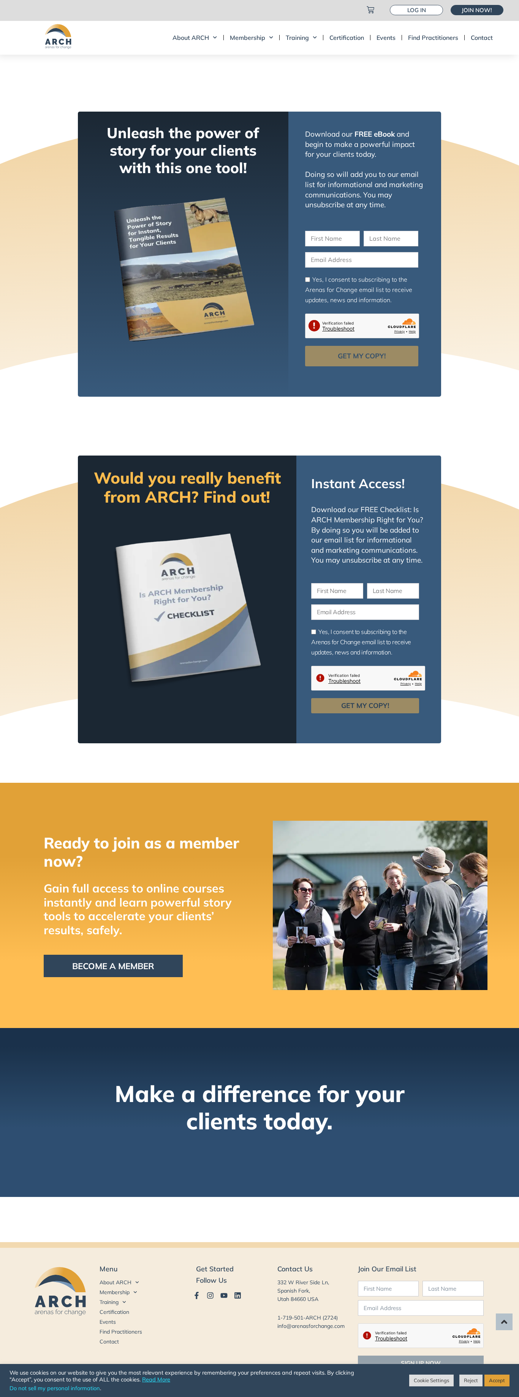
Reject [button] (471, 1380)
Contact (482, 37)
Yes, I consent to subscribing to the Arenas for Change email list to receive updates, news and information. (358, 290)
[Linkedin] (237, 1295)
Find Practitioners (433, 37)
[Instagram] (210, 1295)
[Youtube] (224, 1295)
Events (386, 37)
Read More (156, 1379)
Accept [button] (497, 1380)
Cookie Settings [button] (431, 1380)
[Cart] (370, 9)
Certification (346, 37)
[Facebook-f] (196, 1295)
